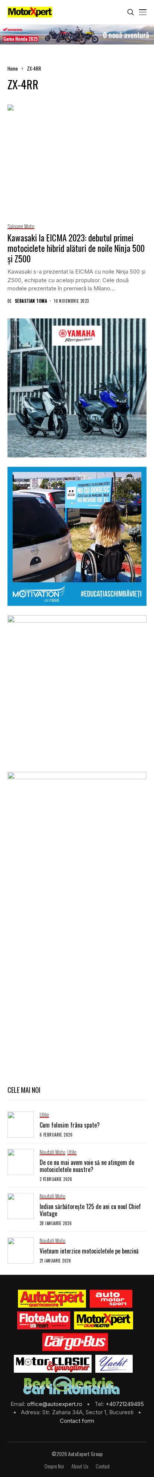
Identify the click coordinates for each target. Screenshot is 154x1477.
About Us (79, 1466)
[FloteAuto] (44, 1320)
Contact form (77, 1420)
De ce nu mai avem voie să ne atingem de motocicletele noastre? (87, 1166)
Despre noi (54, 1466)
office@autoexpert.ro (55, 1403)
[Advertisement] (77, 997)
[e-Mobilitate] (71, 1385)
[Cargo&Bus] (75, 1342)
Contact (103, 1466)
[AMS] (111, 1299)
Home (12, 68)
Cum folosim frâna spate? (70, 1124)
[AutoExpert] (52, 1299)
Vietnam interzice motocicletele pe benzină (89, 1250)
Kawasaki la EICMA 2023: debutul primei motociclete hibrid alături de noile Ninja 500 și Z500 (76, 248)
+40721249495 (124, 1403)
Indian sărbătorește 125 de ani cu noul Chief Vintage (90, 1210)
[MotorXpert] (103, 1320)
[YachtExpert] (114, 1364)
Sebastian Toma (31, 301)
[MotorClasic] (53, 1364)
